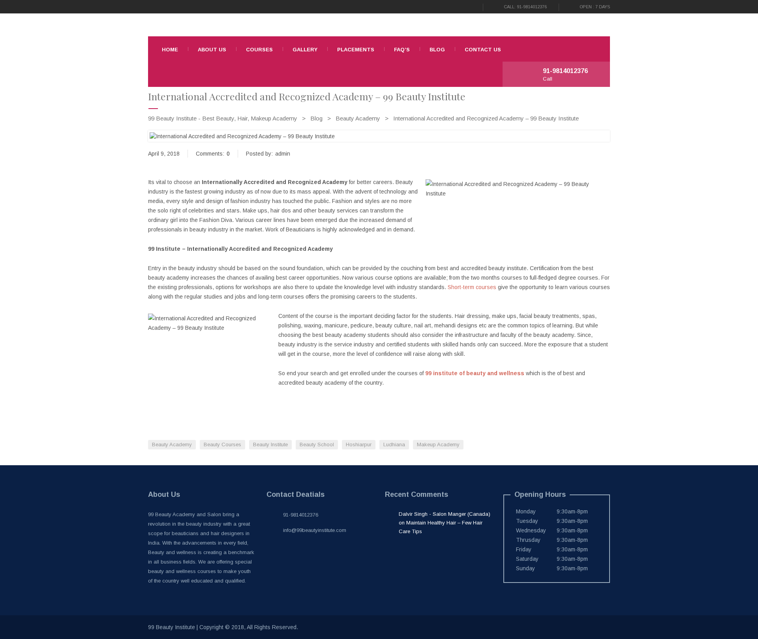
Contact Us (483, 50)
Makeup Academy (438, 444)
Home (170, 50)
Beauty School (317, 444)
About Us (212, 50)
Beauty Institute (270, 444)
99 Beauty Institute (171, 627)
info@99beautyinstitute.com (314, 530)
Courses (259, 50)
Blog (437, 50)
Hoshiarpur (358, 444)
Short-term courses (472, 287)
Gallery (305, 50)
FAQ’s (402, 50)
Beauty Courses (222, 444)
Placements (355, 50)
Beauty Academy (172, 444)
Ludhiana (394, 444)
